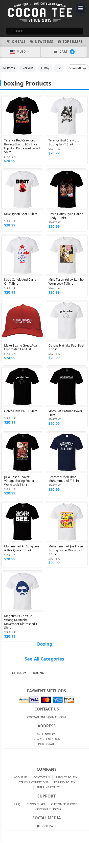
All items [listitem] (9, 68)
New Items (44, 41)
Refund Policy (64, 782)
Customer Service (64, 804)
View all (75, 68)
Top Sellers (72, 41)
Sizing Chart (36, 804)
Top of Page (85, 673)
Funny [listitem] (45, 68)
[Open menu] (80, 8)
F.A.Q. (17, 804)
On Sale (18, 41)
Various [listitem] (28, 68)
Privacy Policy (66, 777)
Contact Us (41, 777)
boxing (38, 673)
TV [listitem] (59, 68)
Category (19, 673)
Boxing (44, 644)
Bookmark (48, 826)
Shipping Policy (48, 787)
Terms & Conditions (33, 782)
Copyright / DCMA (48, 809)
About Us (20, 777)
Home (3, 673)
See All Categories (44, 659)
